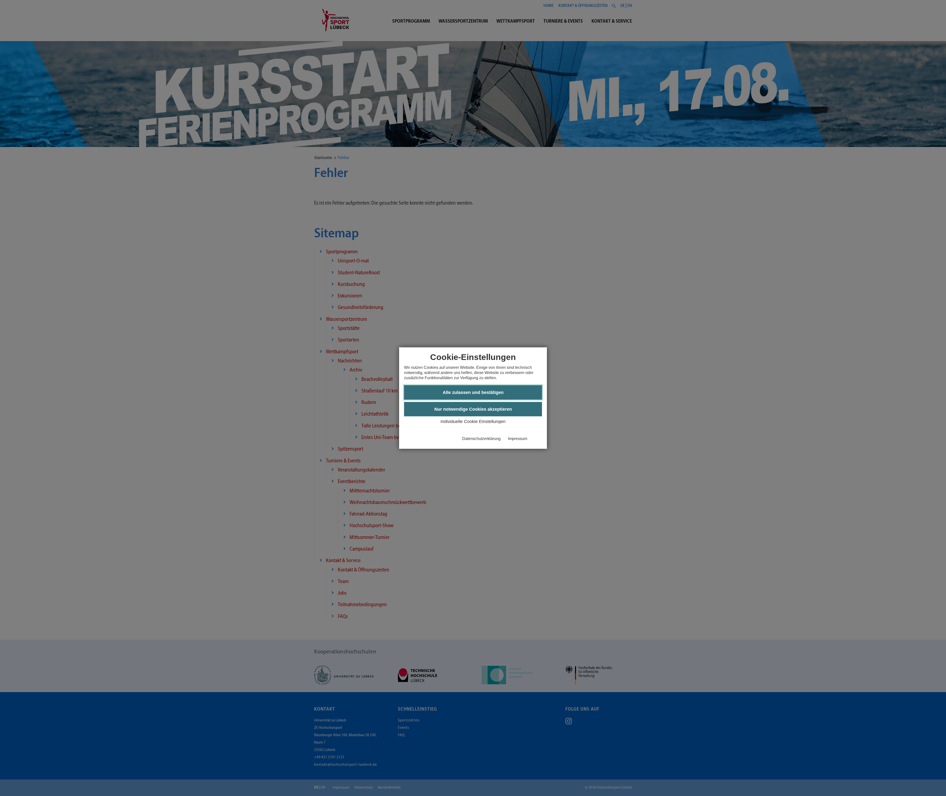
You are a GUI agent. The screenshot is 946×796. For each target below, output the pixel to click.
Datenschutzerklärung (481, 439)
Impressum (517, 439)
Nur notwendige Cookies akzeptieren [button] (473, 409)
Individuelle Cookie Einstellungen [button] (473, 421)
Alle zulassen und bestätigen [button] (473, 392)
